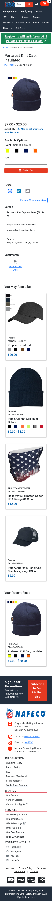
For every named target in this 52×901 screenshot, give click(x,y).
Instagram (16, 851)
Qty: (7, 157)
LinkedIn (15, 860)
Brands (36, 22)
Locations (9, 868)
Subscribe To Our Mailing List (37, 690)
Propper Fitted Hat (19, 345)
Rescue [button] (25, 17)
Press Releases (14, 780)
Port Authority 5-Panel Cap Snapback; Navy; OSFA (24, 569)
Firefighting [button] (26, 11)
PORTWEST (9, 65)
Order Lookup (13, 827)
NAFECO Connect (15, 836)
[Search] (29, 4)
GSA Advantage (14, 823)
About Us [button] (7, 28)
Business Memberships (18, 776)
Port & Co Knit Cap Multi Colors (23, 420)
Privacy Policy (25, 868)
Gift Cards (20, 28)
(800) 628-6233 (32, 736)
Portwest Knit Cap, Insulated (25, 651)
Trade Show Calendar (17, 785)
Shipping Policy (14, 762)
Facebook (16, 846)
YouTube (15, 855)
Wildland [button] (7, 22)
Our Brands (12, 795)
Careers (34, 871)
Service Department (16, 814)
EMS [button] (5, 17)
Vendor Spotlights (16, 804)
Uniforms (19, 22)
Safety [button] (14, 17)
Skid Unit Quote (14, 818)
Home (5, 47)
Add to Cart (28, 170)
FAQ (8, 771)
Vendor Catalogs (15, 799)
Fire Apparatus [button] (10, 11)
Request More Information (33, 200)
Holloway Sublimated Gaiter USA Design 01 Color (25, 497)
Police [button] (39, 11)
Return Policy (13, 767)
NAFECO (29, 742)
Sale (28, 22)
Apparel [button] (36, 17)
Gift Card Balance (15, 832)
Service (45, 22)
